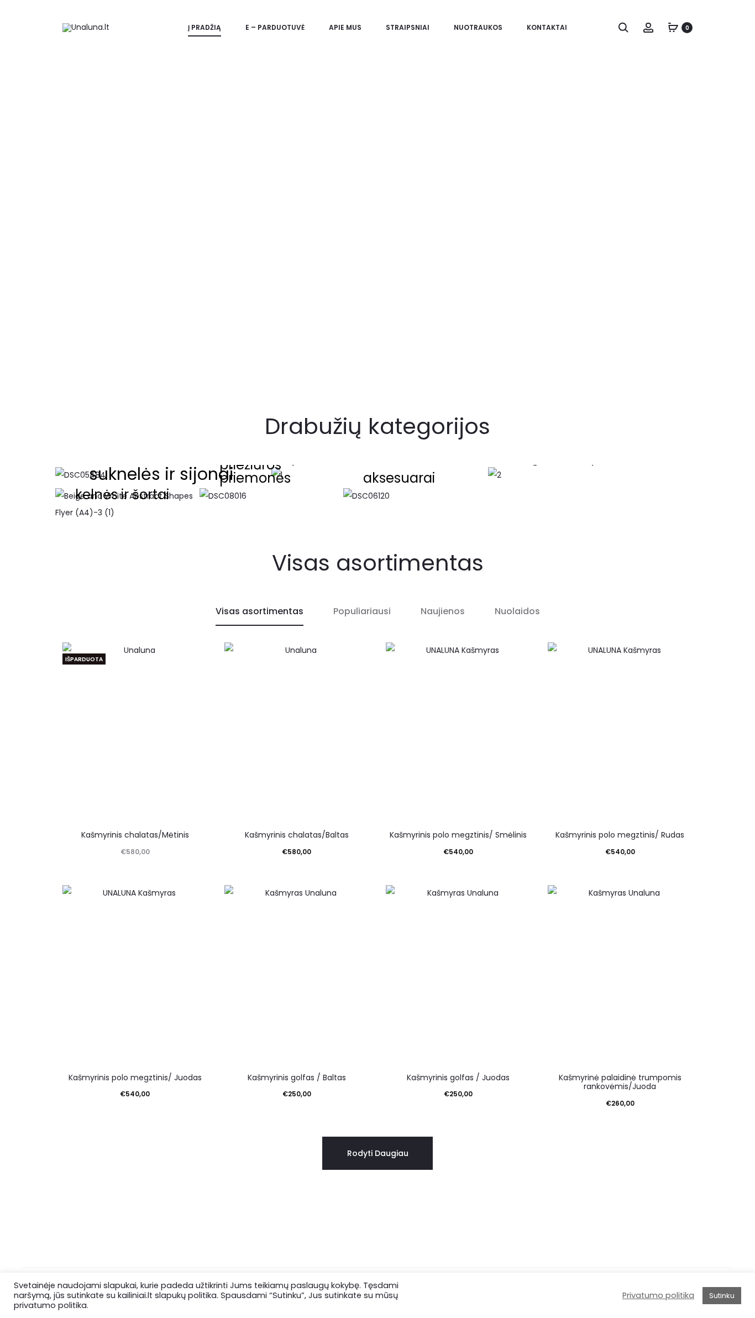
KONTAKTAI (547, 27)
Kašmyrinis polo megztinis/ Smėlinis (458, 834)
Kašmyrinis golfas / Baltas (297, 1077)
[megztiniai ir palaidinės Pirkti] (594, 475)
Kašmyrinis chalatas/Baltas (297, 834)
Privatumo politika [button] (658, 1295)
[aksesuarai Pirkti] (413, 496)
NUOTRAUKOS (478, 27)
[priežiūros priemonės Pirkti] (269, 496)
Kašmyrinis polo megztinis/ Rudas (619, 834)
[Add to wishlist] (194, 656)
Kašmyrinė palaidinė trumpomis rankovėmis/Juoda (620, 1082)
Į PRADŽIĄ (204, 27)
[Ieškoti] (623, 27)
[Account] (648, 27)
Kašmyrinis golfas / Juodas (458, 1077)
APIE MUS (345, 27)
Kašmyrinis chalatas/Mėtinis (135, 834)
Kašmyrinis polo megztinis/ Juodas (135, 1077)
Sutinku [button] (722, 1295)
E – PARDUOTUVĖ (275, 27)
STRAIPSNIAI (407, 27)
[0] (673, 27)
